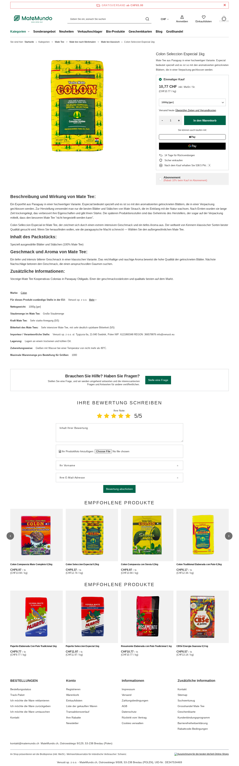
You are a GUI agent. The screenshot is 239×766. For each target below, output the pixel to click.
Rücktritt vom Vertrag (134, 717)
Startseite (29, 42)
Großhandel (174, 31)
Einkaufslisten (74, 700)
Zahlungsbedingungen (135, 700)
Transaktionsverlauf (77, 711)
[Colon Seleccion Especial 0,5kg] (92, 535)
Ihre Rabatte (73, 717)
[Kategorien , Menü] (29, 32)
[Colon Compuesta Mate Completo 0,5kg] (36, 535)
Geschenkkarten (140, 31)
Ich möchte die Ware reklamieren (29, 700)
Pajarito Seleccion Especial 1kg (82, 646)
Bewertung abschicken (119, 488)
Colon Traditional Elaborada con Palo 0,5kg (199, 564)
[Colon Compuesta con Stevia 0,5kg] (147, 535)
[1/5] (99, 416)
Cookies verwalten (132, 723)
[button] (10, 536)
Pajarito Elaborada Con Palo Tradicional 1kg (33, 646)
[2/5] (106, 416)
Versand (126, 694)
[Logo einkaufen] (33, 19)
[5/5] (128, 416)
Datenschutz (129, 711)
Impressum (128, 689)
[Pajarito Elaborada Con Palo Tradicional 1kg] (36, 617)
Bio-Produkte (115, 31)
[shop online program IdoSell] (201, 754)
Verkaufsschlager (89, 31)
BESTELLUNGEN (24, 681)
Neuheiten (66, 31)
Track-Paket (17, 694)
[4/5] (120, 416)
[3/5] (113, 416)
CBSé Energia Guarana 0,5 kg (192, 646)
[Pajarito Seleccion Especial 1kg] (92, 617)
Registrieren (73, 689)
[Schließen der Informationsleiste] (225, 5)
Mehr (91, 299)
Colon (24, 292)
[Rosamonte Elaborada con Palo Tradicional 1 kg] (147, 617)
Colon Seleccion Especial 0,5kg (82, 564)
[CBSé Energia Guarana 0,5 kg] (202, 617)
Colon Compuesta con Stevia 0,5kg (139, 564)
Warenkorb (72, 694)
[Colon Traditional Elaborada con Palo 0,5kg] (202, 535)
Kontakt (14, 717)
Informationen (133, 681)
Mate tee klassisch (110, 42)
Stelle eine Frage (158, 380)
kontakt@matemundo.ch (24, 743)
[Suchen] (147, 19)
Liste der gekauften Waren (81, 706)
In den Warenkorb (204, 120)
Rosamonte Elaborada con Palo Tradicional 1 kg (146, 646)
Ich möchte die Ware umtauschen (30, 711)
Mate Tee (59, 42)
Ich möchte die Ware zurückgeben (30, 706)
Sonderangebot (44, 31)
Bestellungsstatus (20, 689)
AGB (124, 706)
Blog (159, 31)
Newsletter (72, 723)
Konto (71, 681)
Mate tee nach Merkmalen (82, 42)
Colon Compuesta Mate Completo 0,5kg (31, 564)
